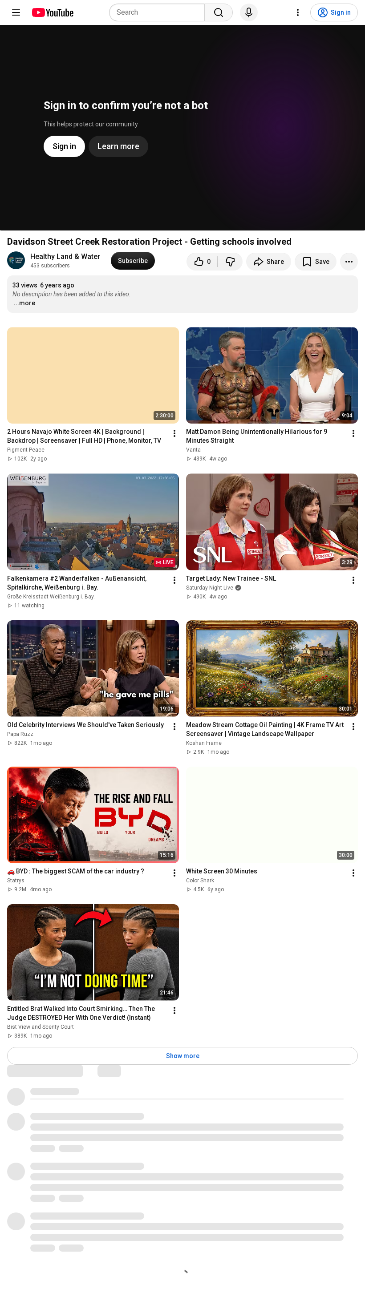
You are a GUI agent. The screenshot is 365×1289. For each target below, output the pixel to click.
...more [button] (24, 303)
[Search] (218, 12)
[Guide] (16, 12)
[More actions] (349, 262)
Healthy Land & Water (65, 256)
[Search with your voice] (249, 12)
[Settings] (297, 12)
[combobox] (160, 12)
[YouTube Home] (52, 12)
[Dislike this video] (230, 262)
